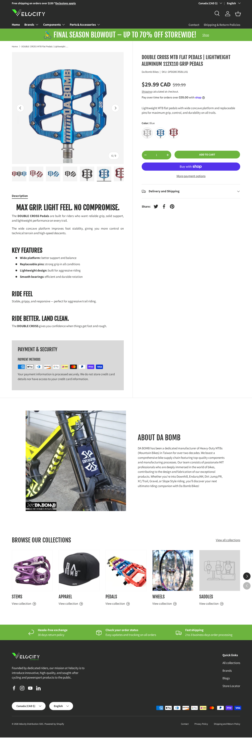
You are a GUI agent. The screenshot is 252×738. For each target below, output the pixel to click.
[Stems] (32, 570)
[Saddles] (219, 570)
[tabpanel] (68, 267)
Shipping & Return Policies (222, 25)
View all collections (228, 540)
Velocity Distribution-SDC (31, 723)
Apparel (65, 596)
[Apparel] (79, 570)
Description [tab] (20, 196)
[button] (238, 14)
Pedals (111, 596)
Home (16, 25)
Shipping (147, 91)
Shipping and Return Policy (227, 723)
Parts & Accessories (83, 25)
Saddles (206, 596)
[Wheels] (173, 570)
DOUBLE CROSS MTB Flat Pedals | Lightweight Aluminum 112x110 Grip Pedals (44, 46)
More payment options (191, 176)
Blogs (226, 678)
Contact (194, 25)
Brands (29, 25)
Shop (205, 35)
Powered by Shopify (54, 723)
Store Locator (231, 686)
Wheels (158, 596)
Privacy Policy (201, 723)
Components (52, 25)
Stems (17, 596)
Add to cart (207, 154)
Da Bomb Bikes (150, 72)
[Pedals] (126, 570)
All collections (231, 663)
